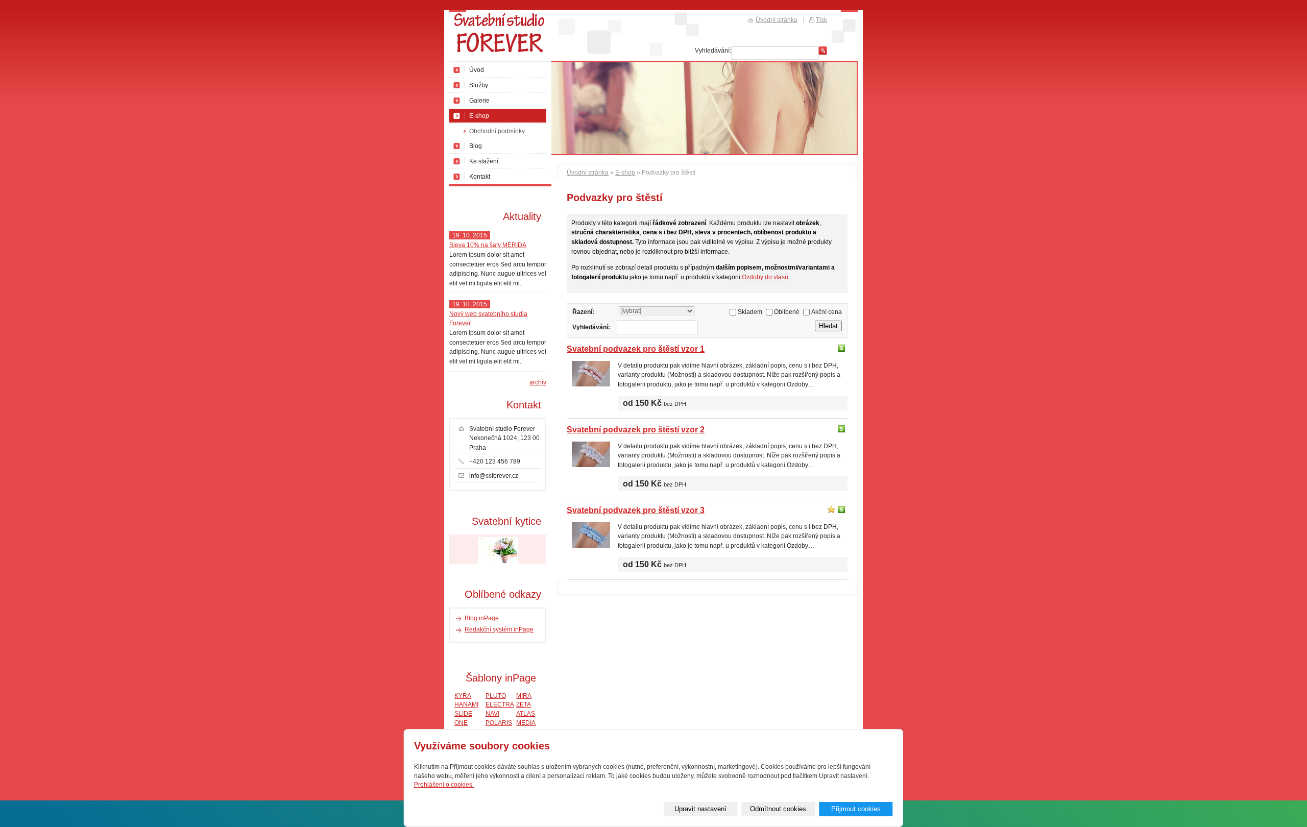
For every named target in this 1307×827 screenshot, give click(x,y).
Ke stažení (483, 161)
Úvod (476, 70)
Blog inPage (482, 618)
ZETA (523, 704)
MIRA (523, 695)
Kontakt (479, 176)
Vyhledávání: (591, 327)
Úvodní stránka (588, 172)
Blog (475, 146)
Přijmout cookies (856, 809)
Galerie (479, 100)
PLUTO (496, 695)
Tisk (821, 19)
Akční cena (826, 311)
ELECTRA (500, 704)
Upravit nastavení (700, 809)
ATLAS (525, 713)
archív (537, 382)
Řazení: (583, 311)
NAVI (492, 713)
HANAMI (466, 704)
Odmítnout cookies (778, 809)
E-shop (625, 172)
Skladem (750, 311)
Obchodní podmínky (497, 131)
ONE (461, 722)
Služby (478, 85)
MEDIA (526, 722)
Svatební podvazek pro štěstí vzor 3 (636, 510)
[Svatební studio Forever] (500, 36)
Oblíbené (787, 311)
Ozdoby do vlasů (765, 277)
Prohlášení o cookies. (444, 784)
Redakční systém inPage (499, 629)
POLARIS (499, 722)
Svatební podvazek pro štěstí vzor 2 (636, 429)
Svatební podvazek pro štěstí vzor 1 (636, 348)
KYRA (462, 695)
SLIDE (463, 713)
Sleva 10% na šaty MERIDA (487, 245)
